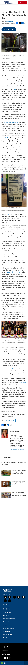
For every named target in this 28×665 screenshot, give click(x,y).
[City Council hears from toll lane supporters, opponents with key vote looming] (6, 473)
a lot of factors (13, 369)
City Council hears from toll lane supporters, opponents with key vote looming (19, 472)
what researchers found (11, 122)
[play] (2, 663)
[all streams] (26, 663)
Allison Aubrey (10, 21)
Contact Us (5, 625)
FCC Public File (6, 631)
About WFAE (6, 615)
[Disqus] (14, 527)
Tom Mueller (5, 138)
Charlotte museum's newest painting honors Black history (19, 483)
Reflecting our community (9, 618)
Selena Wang (22, 382)
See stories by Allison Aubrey (18, 449)
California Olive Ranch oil (13, 272)
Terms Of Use (6, 637)
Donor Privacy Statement (9, 628)
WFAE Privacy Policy (7, 634)
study (14, 89)
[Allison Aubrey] (4, 433)
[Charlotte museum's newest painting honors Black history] (6, 484)
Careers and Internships (8, 621)
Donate (23, 2)
